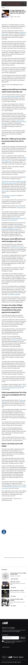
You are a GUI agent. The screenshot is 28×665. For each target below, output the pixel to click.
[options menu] (11, 19)
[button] (14, 576)
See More (18, 631)
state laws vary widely (9, 195)
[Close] (25, 3)
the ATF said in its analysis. (17, 247)
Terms (13, 642)
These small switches (17, 340)
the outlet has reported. (14, 294)
